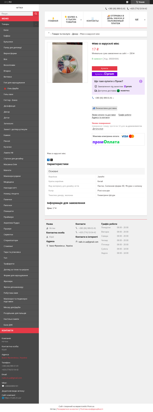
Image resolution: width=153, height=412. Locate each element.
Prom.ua (90, 406)
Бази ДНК (8, 324)
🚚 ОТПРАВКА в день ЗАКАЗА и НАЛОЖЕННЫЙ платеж (115, 20)
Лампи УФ (8, 152)
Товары (5, 24)
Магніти (7, 170)
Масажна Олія (10, 164)
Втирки (7, 71)
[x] (51, 160)
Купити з (99, 74)
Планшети (9, 211)
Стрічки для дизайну (13, 158)
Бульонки (8, 41)
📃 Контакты (93, 19)
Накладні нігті (10, 187)
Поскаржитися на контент (68, 409)
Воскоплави (9, 65)
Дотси (6, 117)
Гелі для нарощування (14, 82)
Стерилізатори (11, 240)
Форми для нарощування (16, 275)
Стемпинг (8, 246)
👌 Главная (53, 19)
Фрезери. (8, 281)
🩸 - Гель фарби (11, 88)
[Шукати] (36, 13)
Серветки (8, 234)
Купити (104, 68)
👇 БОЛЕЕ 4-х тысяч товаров (71, 19)
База (6, 30)
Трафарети (9, 263)
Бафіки (7, 35)
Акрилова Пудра (11, 222)
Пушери (7, 228)
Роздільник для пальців (15, 313)
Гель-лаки (8, 94)
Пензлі (7, 141)
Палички (8, 199)
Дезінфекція (9, 106)
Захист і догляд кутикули (15, 129)
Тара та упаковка (12, 252)
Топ (5, 257)
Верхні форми (10, 53)
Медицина (9, 182)
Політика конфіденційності (91, 409)
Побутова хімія (11, 293)
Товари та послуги (61, 34)
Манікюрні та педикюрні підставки (15, 300)
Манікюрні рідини (12, 176)
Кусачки (8, 146)
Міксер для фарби (12, 307)
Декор (7, 111)
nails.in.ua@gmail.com (12, 377)
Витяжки (8, 76)
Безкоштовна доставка (106, 108)
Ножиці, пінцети (11, 193)
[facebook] (48, 160)
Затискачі (8, 123)
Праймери (9, 217)
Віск (5, 59)
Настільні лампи (11, 319)
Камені (7, 135)
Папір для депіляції (13, 47)
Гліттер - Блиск (10, 100)
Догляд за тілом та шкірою (16, 269)
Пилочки (8, 205)
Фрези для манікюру (13, 287)
